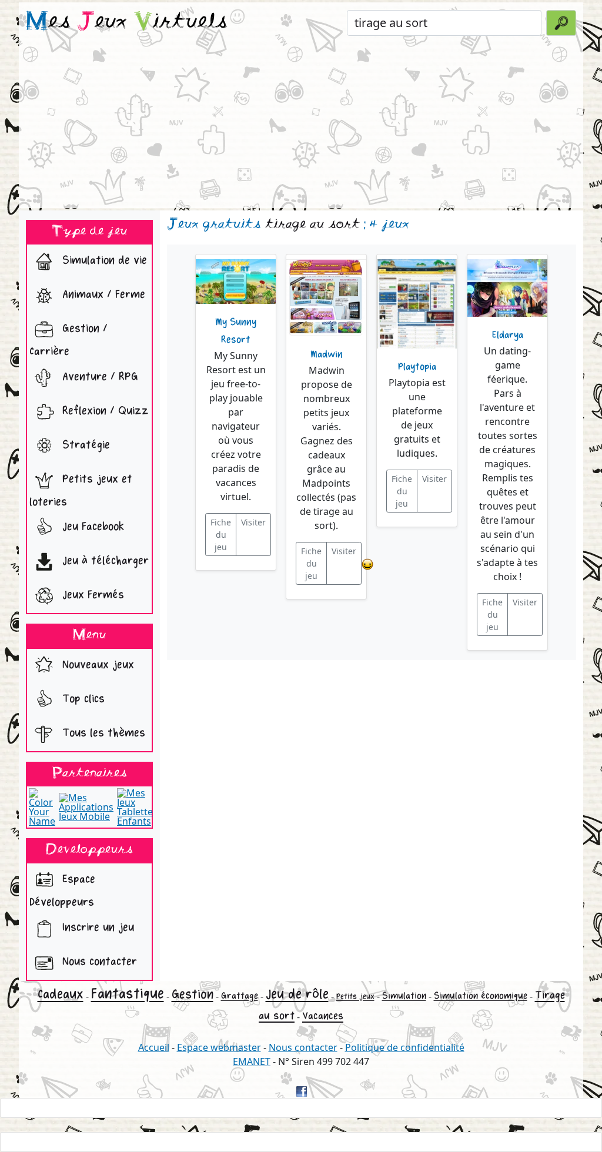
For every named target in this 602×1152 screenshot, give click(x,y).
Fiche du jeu (220, 534)
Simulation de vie (103, 260)
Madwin (326, 354)
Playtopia (417, 366)
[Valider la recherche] (561, 23)
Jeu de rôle (297, 994)
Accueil (153, 1047)
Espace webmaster (219, 1047)
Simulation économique (480, 996)
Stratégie (84, 444)
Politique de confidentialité (404, 1047)
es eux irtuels (127, 22)
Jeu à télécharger (104, 561)
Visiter (253, 522)
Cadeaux (60, 994)
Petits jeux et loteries (80, 490)
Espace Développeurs (62, 890)
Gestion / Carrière (68, 340)
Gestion (192, 994)
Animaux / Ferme (102, 294)
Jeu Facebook (91, 527)
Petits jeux (355, 997)
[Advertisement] (301, 125)
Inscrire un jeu (96, 927)
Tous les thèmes (102, 732)
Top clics (82, 698)
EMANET (251, 1061)
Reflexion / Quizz (104, 410)
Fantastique (127, 993)
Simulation (404, 996)
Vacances (322, 1016)
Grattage (239, 996)
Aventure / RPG (98, 376)
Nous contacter (98, 961)
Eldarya (507, 335)
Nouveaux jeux (96, 664)
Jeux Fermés (91, 595)
